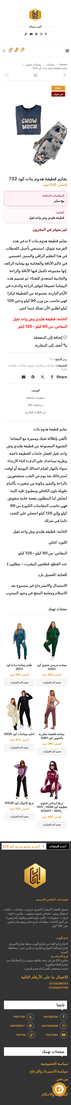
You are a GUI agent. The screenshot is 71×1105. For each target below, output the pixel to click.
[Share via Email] (23, 376)
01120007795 (58, 987)
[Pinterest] (36, 34)
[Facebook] (46, 34)
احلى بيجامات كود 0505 (19, 734)
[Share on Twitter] (42, 376)
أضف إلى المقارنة (48, 345)
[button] (43, 846)
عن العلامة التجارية (35, 412)
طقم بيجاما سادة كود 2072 (19, 667)
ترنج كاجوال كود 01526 (19, 803)
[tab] (35, 390)
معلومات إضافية (35, 397)
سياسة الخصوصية (54, 1063)
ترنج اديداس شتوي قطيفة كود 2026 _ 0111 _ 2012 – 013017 (52, 807)
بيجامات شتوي (33, 64)
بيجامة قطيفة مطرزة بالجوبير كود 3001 (51, 736)
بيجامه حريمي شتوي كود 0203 (52, 667)
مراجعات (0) (35, 405)
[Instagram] (41, 34)
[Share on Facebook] (51, 376)
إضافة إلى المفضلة (48, 337)
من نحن (62, 1079)
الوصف (35, 390)
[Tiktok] (25, 34)
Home (63, 64)
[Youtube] (31, 34)
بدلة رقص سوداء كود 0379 (22, 846)
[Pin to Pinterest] (32, 376)
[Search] (4, 51)
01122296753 (58, 983)
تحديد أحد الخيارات (52, 682)
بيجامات (50, 64)
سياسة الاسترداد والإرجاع (49, 1071)
